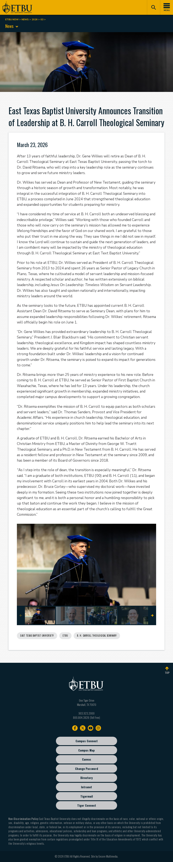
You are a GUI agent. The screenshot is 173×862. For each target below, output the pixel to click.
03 (42, 19)
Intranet (86, 787)
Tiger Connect (86, 805)
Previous (20, 615)
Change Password (86, 768)
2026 (35, 19)
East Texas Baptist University (37, 635)
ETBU (65, 635)
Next (152, 615)
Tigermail (86, 796)
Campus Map (86, 750)
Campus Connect (87, 741)
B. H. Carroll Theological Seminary (97, 635)
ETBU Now (12, 19)
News (25, 19)
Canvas (86, 759)
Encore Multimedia (108, 856)
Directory (86, 777)
